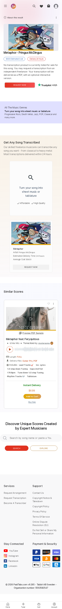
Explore (44, 448)
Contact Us (38, 492)
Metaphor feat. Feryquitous (22, 339)
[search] (34, 6)
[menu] (5, 6)
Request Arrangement (15, 492)
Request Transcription (15, 497)
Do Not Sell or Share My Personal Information (45, 532)
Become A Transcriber (15, 503)
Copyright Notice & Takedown (42, 499)
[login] (56, 6)
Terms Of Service (41, 516)
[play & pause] (10, 349)
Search (16, 448)
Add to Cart (32, 396)
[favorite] (41, 6)
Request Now (19, 85)
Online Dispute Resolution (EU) (41, 523)
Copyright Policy (41, 506)
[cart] (48, 6)
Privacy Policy (39, 511)
